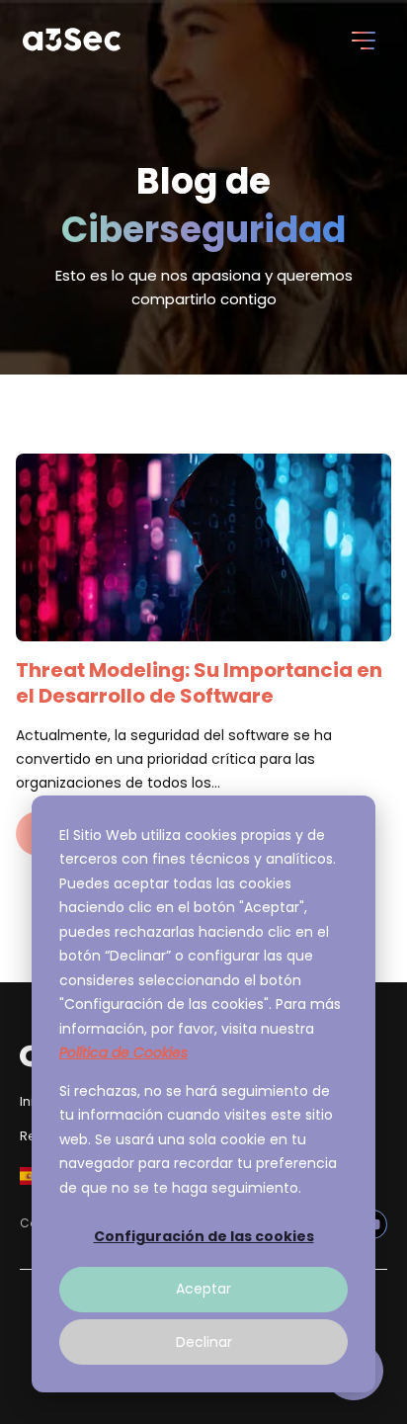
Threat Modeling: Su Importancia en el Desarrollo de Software (199, 683)
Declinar (204, 1342)
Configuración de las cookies (204, 1236)
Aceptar (203, 1288)
